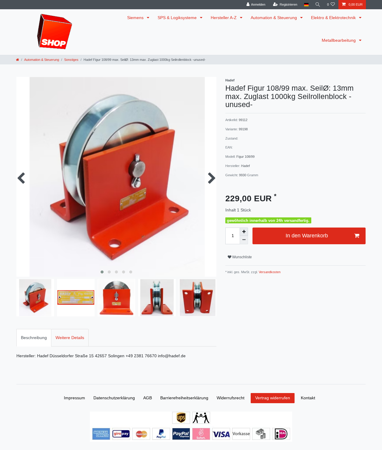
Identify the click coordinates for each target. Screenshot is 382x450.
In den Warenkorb (307, 236)
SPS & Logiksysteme (178, 17)
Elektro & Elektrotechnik (334, 17)
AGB (147, 397)
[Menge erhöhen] (244, 232)
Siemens (136, 17)
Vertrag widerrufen (272, 397)
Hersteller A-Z (224, 17)
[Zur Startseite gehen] (17, 59)
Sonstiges (71, 59)
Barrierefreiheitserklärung (184, 397)
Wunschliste (241, 257)
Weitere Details (70, 337)
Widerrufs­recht (230, 397)
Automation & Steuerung (274, 17)
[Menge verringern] (244, 240)
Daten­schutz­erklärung (114, 397)
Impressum (74, 397)
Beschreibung (34, 337)
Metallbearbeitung (339, 40)
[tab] (33, 338)
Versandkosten (269, 272)
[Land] (306, 4)
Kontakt (308, 397)
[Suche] (318, 4)
